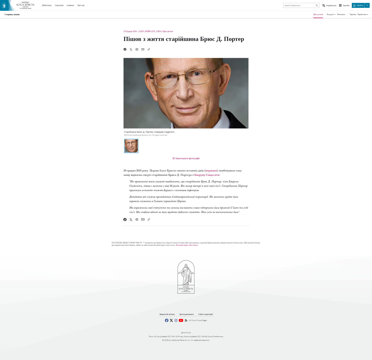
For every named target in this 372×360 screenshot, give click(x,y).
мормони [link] (211, 170)
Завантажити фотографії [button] (187, 158)
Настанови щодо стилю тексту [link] (187, 245)
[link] (125, 219)
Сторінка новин (12, 14)
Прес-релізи (318, 14)
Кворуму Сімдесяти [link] (206, 175)
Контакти (341, 14)
